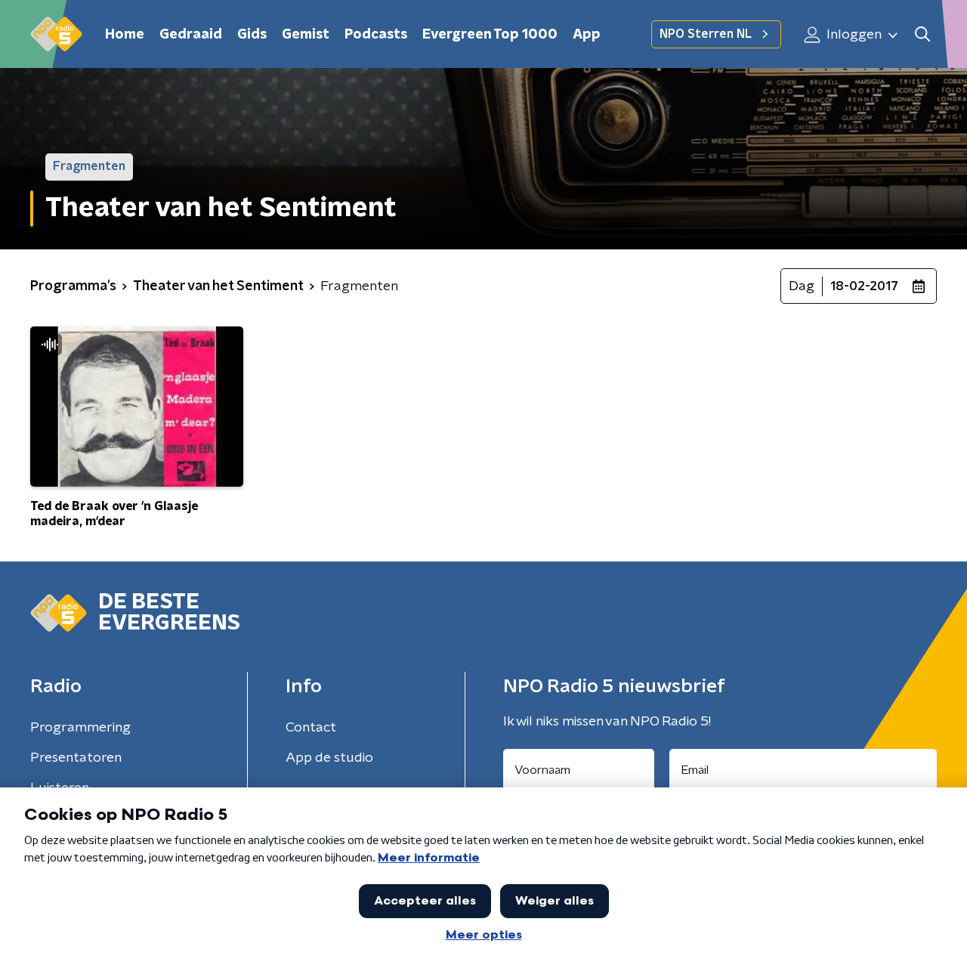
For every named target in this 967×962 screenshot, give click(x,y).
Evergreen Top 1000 (490, 35)
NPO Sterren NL (706, 34)
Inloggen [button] (852, 35)
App (587, 35)
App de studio (329, 758)
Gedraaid (190, 35)
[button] (922, 34)
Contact (311, 728)
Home (124, 35)
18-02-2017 (864, 286)
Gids (252, 35)
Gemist (305, 35)
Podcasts (375, 35)
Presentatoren (76, 758)
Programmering (80, 728)
